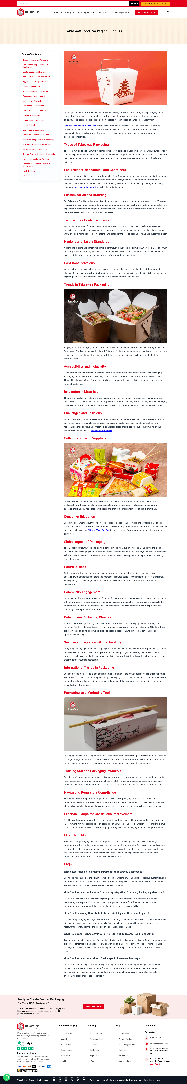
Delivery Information (127, 1061)
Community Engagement (33, 130)
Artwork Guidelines (126, 1039)
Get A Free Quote (146, 12)
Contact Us (94, 1050)
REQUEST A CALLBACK (155, 4)
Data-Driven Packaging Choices (36, 135)
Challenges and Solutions (33, 106)
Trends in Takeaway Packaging (35, 91)
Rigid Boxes (65, 1061)
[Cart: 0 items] (168, 12)
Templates (123, 1050)
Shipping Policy (123, 1080)
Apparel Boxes (67, 1033)
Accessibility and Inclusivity (34, 96)
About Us (94, 1044)
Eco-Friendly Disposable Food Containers (35, 66)
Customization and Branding (35, 72)
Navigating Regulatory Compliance (37, 159)
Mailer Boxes (66, 1039)
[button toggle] (6, 1078)
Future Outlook (29, 125)
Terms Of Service (109, 1080)
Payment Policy (136, 1080)
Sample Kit (123, 1055)
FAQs (25, 176)
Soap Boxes (66, 1044)
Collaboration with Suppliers (34, 110)
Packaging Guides (121, 12)
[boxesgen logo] (28, 1030)
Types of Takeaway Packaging (35, 60)
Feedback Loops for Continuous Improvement (36, 165)
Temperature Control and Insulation (38, 77)
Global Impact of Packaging (34, 120)
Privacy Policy (95, 1080)
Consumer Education (31, 115)
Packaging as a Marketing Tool (35, 149)
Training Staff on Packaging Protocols (39, 154)
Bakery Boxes (66, 1050)
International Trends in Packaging (37, 144)
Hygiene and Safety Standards (35, 81)
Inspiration (103, 12)
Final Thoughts (29, 171)
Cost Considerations (31, 86)
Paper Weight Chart (127, 1044)
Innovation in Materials (32, 101)
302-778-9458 (156, 1037)
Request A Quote (97, 1033)
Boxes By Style (85, 12)
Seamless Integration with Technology (39, 139)
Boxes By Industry (62, 12)
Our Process (124, 1033)
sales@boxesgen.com (159, 1043)
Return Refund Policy (152, 1080)
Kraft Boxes (66, 1055)
